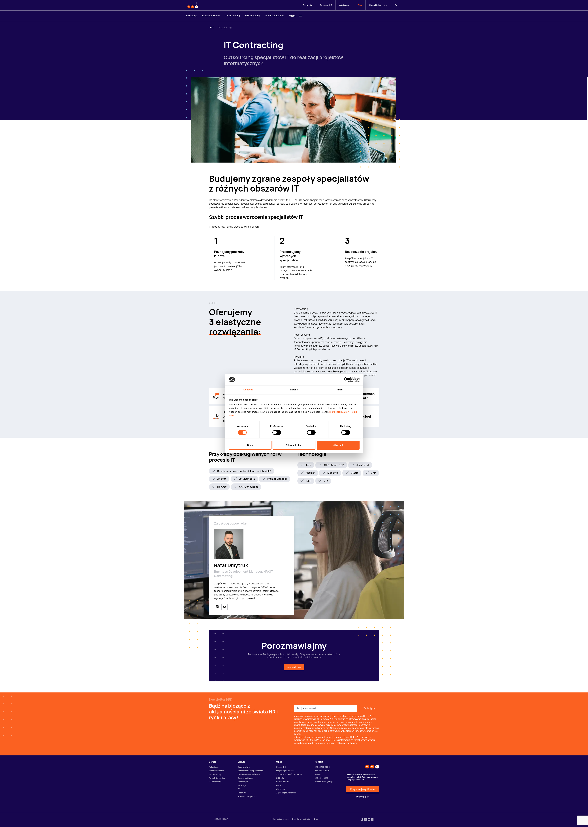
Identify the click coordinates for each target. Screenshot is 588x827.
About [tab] (340, 389)
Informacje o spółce (279, 819)
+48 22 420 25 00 (322, 770)
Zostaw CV (307, 5)
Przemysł (242, 792)
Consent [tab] (248, 389)
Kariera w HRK (326, 5)
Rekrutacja (191, 15)
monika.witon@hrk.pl (324, 781)
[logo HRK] (192, 5)
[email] (224, 606)
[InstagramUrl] (365, 819)
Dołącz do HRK (282, 781)
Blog (360, 5)
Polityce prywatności (346, 742)
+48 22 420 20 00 (322, 767)
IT (238, 789)
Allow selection (294, 445)
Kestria (279, 785)
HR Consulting (252, 15)
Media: (318, 774)
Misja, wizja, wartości (285, 770)
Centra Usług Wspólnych (249, 774)
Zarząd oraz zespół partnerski (289, 774)
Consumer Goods (245, 778)
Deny (250, 445)
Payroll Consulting (274, 15)
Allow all (338, 445)
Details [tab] (294, 389)
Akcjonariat (281, 789)
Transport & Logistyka (247, 796)
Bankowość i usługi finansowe (250, 770)
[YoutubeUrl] (369, 819)
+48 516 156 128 (321, 778)
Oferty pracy (344, 5)
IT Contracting (232, 15)
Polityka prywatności (301, 819)
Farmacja (242, 785)
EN (396, 5)
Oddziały (280, 778)
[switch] (276, 432)
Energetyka (243, 781)
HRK (212, 27)
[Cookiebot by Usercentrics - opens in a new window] (346, 379)
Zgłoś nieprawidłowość (286, 792)
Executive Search (211, 15)
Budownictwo (244, 767)
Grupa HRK (281, 767)
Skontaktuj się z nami (378, 5)
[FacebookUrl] (372, 819)
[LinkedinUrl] (362, 819)
